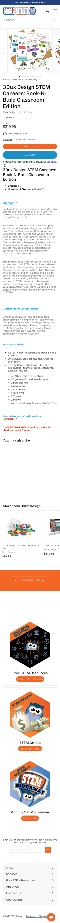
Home (6, 79)
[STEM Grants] (30, 714)
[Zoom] (47, 68)
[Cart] (47, 11)
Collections (17, 79)
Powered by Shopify (36, 916)
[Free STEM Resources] (30, 645)
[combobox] (30, 20)
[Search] (54, 20)
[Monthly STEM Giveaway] (30, 784)
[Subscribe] (48, 850)
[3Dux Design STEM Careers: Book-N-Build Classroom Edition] (21, 471)
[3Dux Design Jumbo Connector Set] (21, 535)
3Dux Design (32, 79)
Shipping (7, 139)
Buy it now (30, 154)
